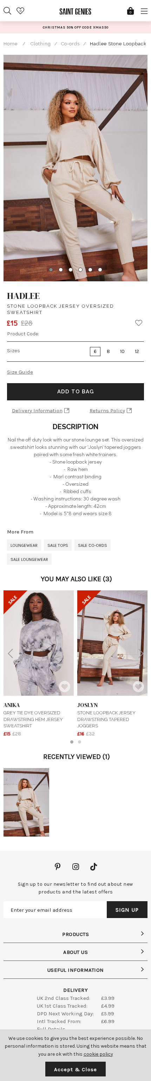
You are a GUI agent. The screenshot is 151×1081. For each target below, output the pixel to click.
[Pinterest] (58, 867)
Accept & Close (75, 1069)
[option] (75, 27)
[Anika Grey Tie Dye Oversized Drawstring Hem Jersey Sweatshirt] (39, 643)
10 (122, 351)
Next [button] (141, 653)
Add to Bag (75, 391)
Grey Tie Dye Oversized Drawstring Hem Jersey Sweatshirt (33, 714)
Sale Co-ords (92, 545)
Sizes (13, 350)
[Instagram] (76, 867)
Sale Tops (57, 545)
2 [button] (79, 741)
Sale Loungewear (29, 559)
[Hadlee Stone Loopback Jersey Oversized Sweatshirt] (26, 802)
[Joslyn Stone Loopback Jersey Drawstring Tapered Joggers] (112, 643)
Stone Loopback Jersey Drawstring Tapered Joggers (106, 714)
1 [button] (72, 741)
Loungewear (24, 545)
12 (137, 351)
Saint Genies (75, 14)
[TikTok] (93, 867)
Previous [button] (10, 653)
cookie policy (98, 1054)
